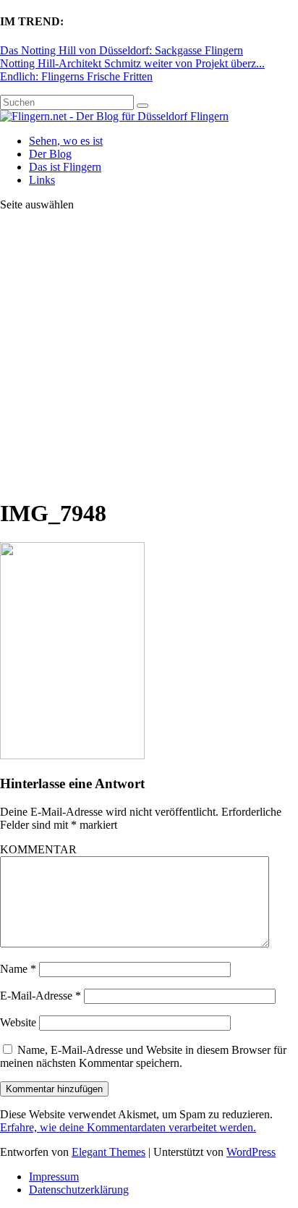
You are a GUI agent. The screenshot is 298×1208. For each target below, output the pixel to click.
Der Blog (50, 154)
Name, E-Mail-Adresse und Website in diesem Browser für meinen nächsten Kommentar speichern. (143, 1056)
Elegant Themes (108, 1152)
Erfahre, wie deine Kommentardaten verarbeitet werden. (128, 1127)
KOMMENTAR (38, 849)
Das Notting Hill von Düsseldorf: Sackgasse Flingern (121, 50)
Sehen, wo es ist (66, 141)
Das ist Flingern (65, 167)
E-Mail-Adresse (40, 995)
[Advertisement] (149, 354)
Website (18, 1022)
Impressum (54, 1176)
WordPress (251, 1152)
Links (42, 180)
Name (18, 969)
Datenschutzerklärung (79, 1189)
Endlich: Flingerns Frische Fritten (76, 76)
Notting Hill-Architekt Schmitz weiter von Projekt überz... (132, 63)
